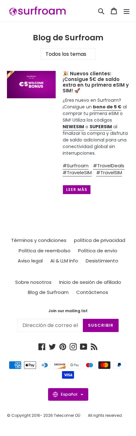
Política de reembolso (45, 250)
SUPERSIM (101, 126)
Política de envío (97, 250)
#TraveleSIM (77, 172)
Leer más (76, 189)
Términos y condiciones (38, 240)
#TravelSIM (109, 172)
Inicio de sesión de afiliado (90, 282)
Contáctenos (92, 292)
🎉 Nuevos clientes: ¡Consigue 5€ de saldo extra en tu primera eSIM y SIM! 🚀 (96, 82)
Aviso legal (30, 260)
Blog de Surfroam (48, 292)
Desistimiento (102, 260)
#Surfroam (76, 165)
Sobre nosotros (33, 282)
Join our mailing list (68, 311)
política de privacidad (99, 240)
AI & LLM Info (64, 260)
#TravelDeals (108, 165)
